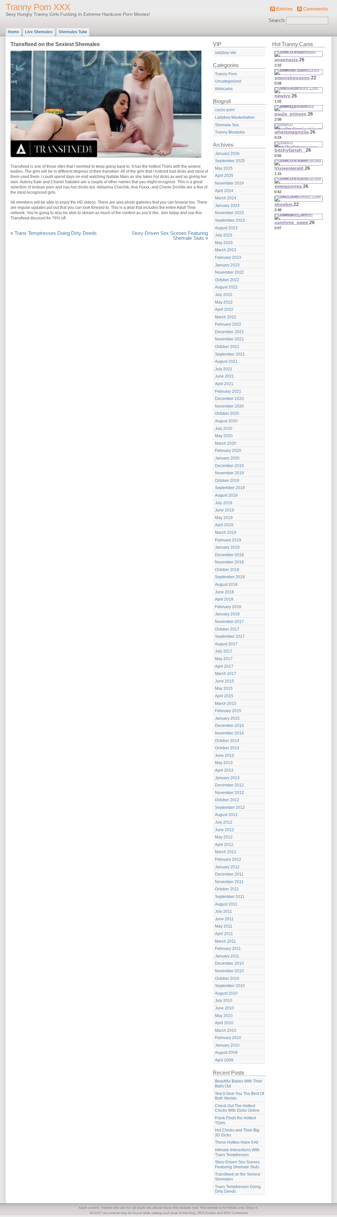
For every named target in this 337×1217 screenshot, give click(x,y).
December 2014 (229, 725)
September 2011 (230, 896)
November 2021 (229, 339)
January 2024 (227, 205)
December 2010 (229, 963)
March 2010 (225, 1030)
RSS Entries (206, 1213)
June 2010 (224, 1008)
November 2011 (229, 882)
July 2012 (223, 822)
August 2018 (226, 584)
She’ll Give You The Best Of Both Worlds (239, 1096)
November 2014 (229, 733)
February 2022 (228, 324)
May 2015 (224, 688)
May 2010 (224, 1015)
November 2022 (229, 272)
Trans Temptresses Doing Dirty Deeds (55, 233)
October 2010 (227, 978)
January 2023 (227, 265)
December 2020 (229, 398)
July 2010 (223, 1000)
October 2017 (227, 629)
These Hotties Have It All (236, 1142)
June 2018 (224, 592)
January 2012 (227, 867)
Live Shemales (39, 32)
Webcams (224, 89)
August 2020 (226, 421)
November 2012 (229, 792)
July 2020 (223, 428)
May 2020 (224, 436)
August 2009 (226, 1052)
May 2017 (224, 659)
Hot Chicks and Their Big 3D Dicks (237, 1132)
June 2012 (224, 830)
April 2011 (224, 933)
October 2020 (227, 413)
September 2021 (230, 354)
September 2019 (230, 487)
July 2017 (223, 651)
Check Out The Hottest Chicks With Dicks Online (237, 1108)
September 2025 (230, 161)
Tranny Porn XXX (38, 7)
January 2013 (227, 778)
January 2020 (227, 458)
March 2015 (225, 703)
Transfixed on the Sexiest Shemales (237, 1176)
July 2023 (223, 235)
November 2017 (229, 621)
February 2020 (228, 450)
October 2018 (227, 569)
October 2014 (227, 740)
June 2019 (224, 510)
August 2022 (226, 287)
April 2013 (224, 770)
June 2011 (224, 919)
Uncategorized (228, 81)
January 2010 (227, 1045)
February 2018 (228, 607)
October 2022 (227, 280)
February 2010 (228, 1037)
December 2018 (229, 555)
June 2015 (224, 681)
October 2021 (227, 346)
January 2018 (227, 614)
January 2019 (227, 547)
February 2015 (228, 710)
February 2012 (228, 859)
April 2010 (224, 1023)
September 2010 (230, 985)
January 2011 (227, 956)
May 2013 (224, 762)
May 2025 (224, 168)
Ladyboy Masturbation (235, 117)
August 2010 (226, 993)
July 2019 (223, 503)
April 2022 (224, 309)
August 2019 (226, 495)
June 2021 (224, 376)
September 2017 (230, 636)
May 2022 (224, 302)
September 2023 (230, 220)
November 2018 (229, 562)
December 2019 (229, 465)
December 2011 (229, 874)
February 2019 (228, 540)
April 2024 (224, 190)
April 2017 (224, 666)
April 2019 (224, 525)
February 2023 (228, 257)
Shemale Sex (227, 125)
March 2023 (225, 250)
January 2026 (227, 153)
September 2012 (230, 807)
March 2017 (225, 673)
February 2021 (228, 391)
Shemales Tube (73, 32)
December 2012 (229, 785)
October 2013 (227, 748)
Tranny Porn (226, 74)
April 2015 (224, 696)
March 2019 (225, 532)
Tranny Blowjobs (230, 132)
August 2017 (226, 644)
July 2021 (223, 369)
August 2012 (226, 814)
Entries (284, 9)
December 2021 (229, 332)
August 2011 (226, 904)
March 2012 (225, 852)
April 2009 (224, 1060)
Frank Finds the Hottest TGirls (235, 1120)
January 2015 (227, 718)
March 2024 (225, 198)
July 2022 (223, 294)
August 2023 (226, 228)
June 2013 (224, 755)
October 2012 (227, 800)
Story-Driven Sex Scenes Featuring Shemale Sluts (170, 236)
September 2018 (230, 577)
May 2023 (224, 242)
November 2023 (229, 213)
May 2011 (223, 926)
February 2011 (228, 948)
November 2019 (229, 473)
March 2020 (225, 443)
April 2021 (224, 384)
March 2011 (225, 941)
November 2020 (229, 406)
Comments (315, 9)
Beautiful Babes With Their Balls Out (238, 1083)
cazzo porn (225, 110)
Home (13, 32)
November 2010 (229, 971)
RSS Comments (236, 1213)
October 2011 (227, 889)
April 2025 (224, 175)
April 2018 (224, 599)
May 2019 (224, 517)
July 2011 (223, 911)
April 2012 (224, 844)
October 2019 (227, 480)
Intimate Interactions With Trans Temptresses (237, 1152)
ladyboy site (225, 52)
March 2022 (225, 317)
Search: (277, 20)
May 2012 (224, 837)
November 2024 (229, 183)
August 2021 (226, 361)
